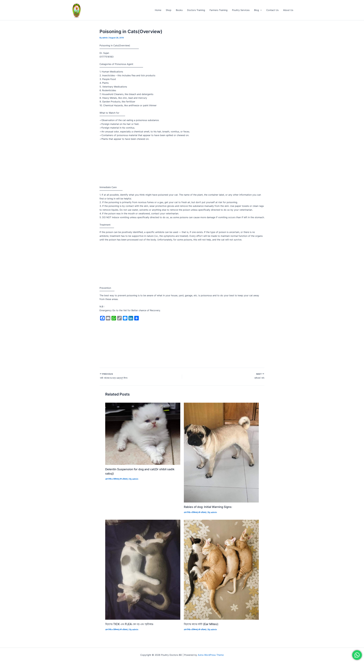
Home (158, 10)
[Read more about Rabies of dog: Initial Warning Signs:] (221, 452)
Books (179, 10)
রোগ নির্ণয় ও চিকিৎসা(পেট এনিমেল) (116, 479)
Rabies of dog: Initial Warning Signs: (208, 507)
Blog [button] (256, 10)
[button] (260, 10)
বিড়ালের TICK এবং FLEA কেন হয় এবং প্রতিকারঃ (129, 624)
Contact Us (272, 10)
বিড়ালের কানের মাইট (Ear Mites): (201, 624)
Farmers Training (219, 10)
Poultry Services (241, 10)
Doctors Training (196, 10)
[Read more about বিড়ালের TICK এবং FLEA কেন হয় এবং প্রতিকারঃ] (142, 569)
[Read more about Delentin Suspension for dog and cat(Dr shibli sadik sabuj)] (142, 433)
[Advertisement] (182, 164)
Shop (168, 10)
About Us (288, 10)
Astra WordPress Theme (211, 654)
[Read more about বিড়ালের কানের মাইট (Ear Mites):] (221, 569)
